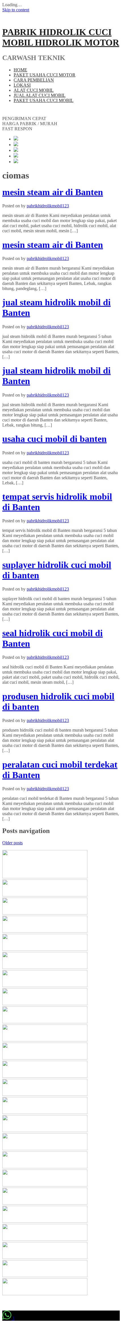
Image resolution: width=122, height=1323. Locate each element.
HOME (20, 69)
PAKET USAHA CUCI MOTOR (44, 75)
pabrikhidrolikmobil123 (48, 205)
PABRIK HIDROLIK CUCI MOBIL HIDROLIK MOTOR (60, 37)
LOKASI (22, 85)
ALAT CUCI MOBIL (34, 90)
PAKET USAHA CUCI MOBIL (43, 100)
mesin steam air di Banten (52, 192)
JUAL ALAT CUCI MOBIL (40, 95)
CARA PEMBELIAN (34, 80)
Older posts (12, 842)
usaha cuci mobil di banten (54, 439)
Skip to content (15, 9)
